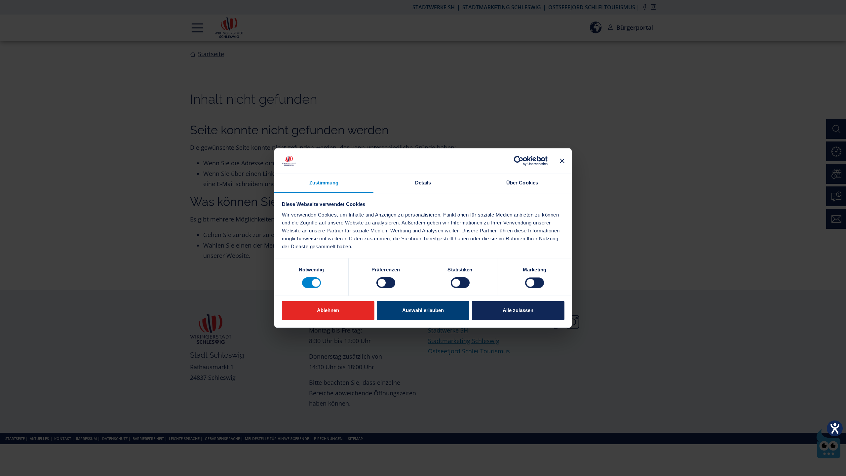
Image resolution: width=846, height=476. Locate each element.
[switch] (385, 283)
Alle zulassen (518, 310)
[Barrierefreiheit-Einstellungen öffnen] (835, 428)
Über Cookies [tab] (522, 182)
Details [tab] (423, 182)
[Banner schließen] (562, 161)
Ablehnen (328, 310)
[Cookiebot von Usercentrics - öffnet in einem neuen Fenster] (519, 161)
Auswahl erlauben (423, 310)
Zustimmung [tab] (324, 182)
